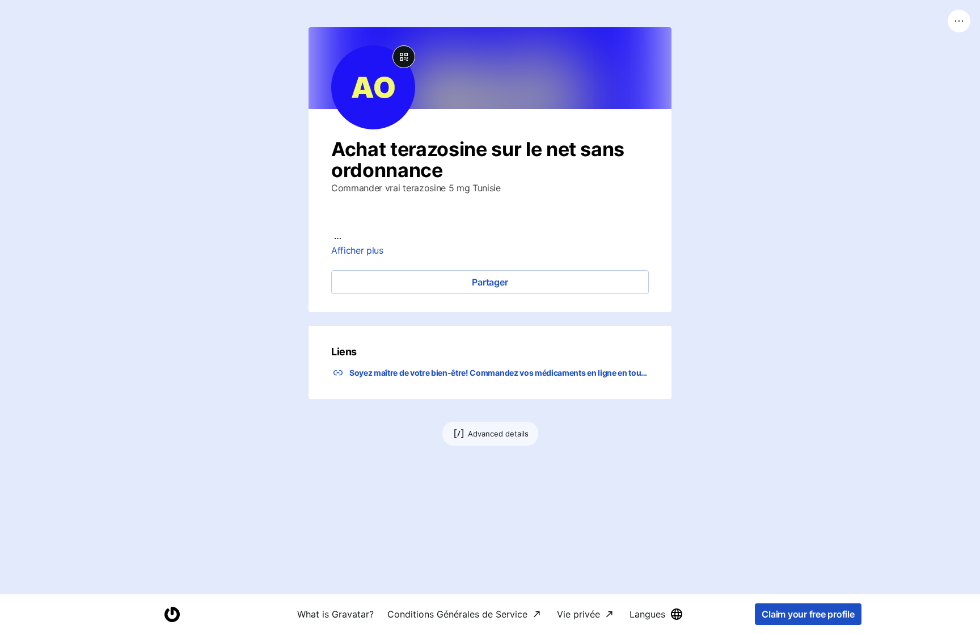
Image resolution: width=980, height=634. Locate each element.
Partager (490, 282)
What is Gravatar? (335, 614)
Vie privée (578, 614)
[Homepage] (172, 614)
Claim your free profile (808, 614)
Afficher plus (357, 250)
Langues (647, 614)
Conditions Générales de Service (457, 614)
